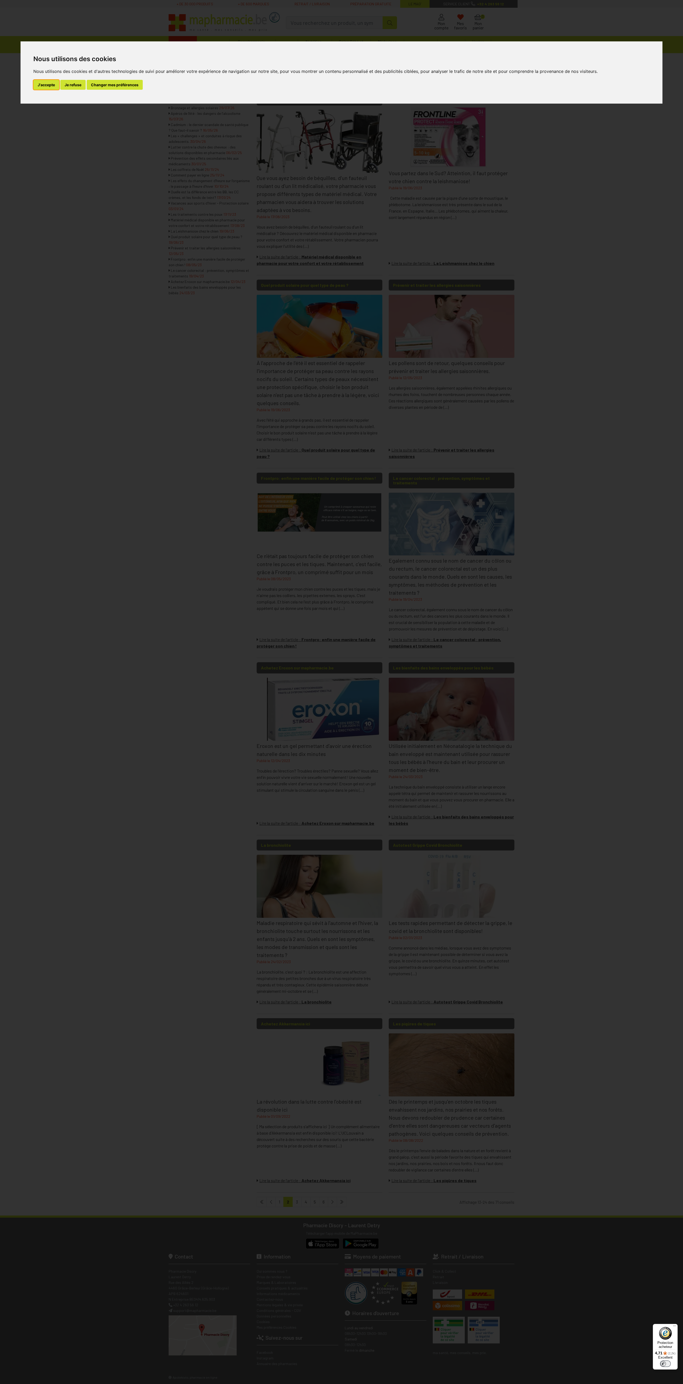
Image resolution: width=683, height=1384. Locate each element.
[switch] (665, 1364)
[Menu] (674, 1327)
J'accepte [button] (46, 85)
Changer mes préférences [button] (114, 85)
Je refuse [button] (73, 85)
